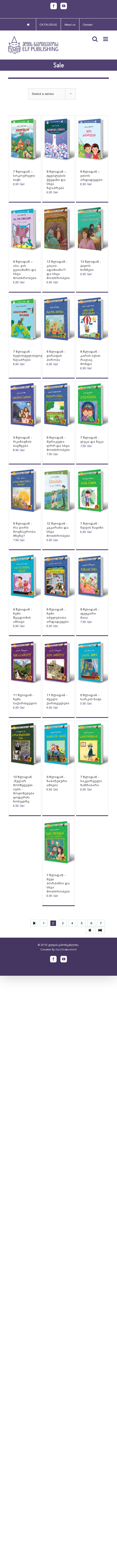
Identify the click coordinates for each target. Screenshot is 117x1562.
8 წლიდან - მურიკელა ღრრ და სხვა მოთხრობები (58, 444)
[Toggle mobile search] (95, 39)
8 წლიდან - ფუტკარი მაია (89, 613)
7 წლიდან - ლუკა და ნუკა (92, 440)
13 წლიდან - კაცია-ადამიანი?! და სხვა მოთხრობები (58, 270)
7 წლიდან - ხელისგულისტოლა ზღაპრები (29, 356)
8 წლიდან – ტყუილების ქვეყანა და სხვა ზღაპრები (56, 180)
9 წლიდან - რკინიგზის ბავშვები (22, 442)
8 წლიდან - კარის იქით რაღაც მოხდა (90, 358)
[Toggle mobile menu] (106, 39)
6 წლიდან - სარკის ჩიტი (90, 697)
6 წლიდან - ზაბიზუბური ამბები (57, 781)
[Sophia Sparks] (25, 140)
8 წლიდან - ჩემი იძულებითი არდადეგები (58, 616)
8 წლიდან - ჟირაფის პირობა (56, 356)
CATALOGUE (48, 24)
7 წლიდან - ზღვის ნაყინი (91, 525)
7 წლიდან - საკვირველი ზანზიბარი (91, 781)
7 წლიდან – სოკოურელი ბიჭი (24, 176)
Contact (88, 24)
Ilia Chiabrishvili (66, 949)
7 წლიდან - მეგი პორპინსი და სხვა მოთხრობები (58, 883)
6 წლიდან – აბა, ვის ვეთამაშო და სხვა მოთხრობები (24, 270)
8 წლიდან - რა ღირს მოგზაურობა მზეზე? (24, 530)
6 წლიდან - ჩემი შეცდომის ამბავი (22, 616)
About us (70, 24)
